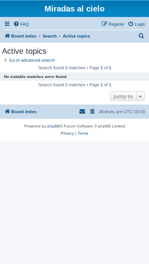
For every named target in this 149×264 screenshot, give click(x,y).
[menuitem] (21, 24)
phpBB (53, 126)
